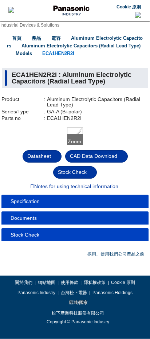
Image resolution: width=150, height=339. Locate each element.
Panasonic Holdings (112, 292)
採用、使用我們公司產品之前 (115, 254)
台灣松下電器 (74, 292)
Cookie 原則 (129, 6)
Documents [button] (24, 218)
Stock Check (72, 172)
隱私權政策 (95, 282)
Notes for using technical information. (77, 186)
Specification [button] (25, 201)
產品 (36, 38)
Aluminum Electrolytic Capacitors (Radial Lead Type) (81, 45)
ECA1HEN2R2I (58, 53)
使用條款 (69, 282)
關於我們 (23, 282)
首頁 (16, 38)
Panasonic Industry (36, 292)
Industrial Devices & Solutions (29, 25)
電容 (56, 38)
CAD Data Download (93, 156)
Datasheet (39, 156)
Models (24, 53)
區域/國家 (78, 302)
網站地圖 (46, 282)
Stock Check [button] (25, 234)
